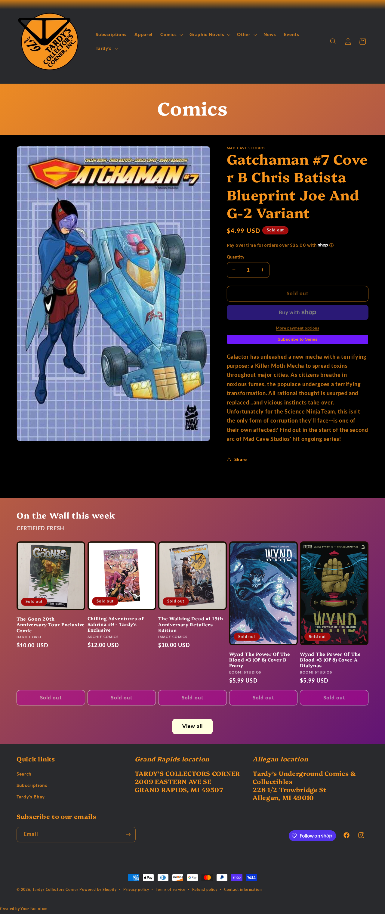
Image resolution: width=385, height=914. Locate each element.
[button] (171, 35)
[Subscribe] (128, 834)
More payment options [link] (297, 327)
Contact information (243, 889)
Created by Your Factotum (24, 908)
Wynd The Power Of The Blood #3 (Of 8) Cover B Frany (259, 659)
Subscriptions (32, 785)
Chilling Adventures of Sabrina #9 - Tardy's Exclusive (116, 624)
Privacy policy (136, 889)
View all (192, 726)
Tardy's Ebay (31, 796)
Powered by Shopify (97, 889)
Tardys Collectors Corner (55, 889)
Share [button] (240, 459)
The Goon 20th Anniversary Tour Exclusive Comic (51, 624)
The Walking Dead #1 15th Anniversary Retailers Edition (190, 624)
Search (24, 773)
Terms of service (170, 889)
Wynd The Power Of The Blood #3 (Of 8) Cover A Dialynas (330, 659)
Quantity (236, 256)
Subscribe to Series (298, 339)
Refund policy (204, 889)
